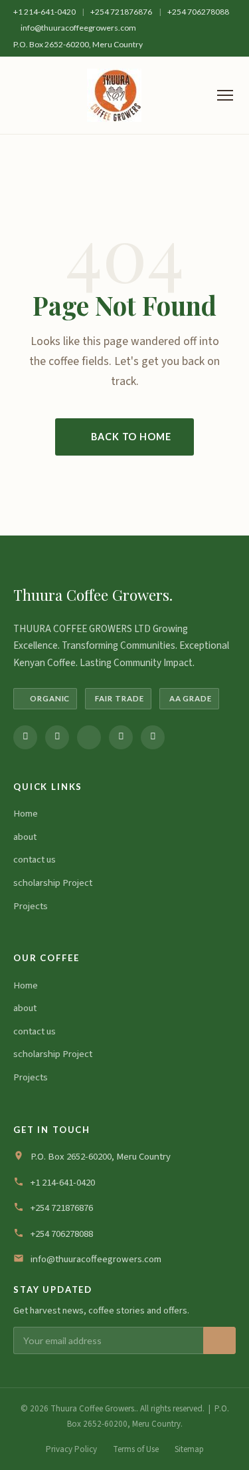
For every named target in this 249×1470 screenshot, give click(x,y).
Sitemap (189, 1449)
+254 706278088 (198, 12)
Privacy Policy (71, 1449)
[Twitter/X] (89, 737)
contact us (34, 860)
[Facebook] (25, 737)
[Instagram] (57, 737)
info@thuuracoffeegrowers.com (78, 28)
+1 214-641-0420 (45, 12)
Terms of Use (136, 1449)
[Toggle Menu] (225, 95)
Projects (30, 906)
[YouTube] (153, 737)
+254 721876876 (121, 12)
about (25, 837)
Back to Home (131, 436)
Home (25, 814)
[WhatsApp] (121, 737)
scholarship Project (52, 883)
